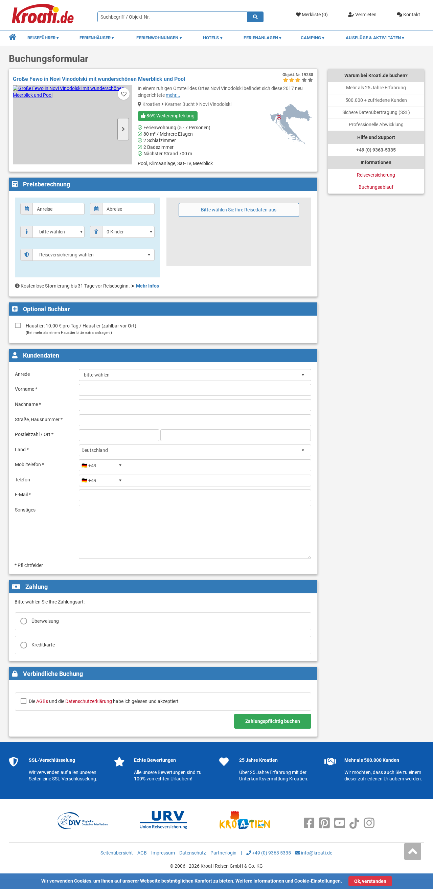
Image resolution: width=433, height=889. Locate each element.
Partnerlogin (223, 853)
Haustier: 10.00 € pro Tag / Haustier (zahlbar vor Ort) (81, 329)
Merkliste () (314, 14)
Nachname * (28, 404)
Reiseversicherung (376, 175)
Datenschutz (192, 853)
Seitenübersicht (116, 853)
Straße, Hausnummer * (39, 419)
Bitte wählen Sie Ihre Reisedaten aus (238, 209)
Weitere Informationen (259, 881)
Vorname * (26, 389)
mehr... (173, 95)
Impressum (163, 853)
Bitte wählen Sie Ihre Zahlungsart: (50, 602)
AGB (142, 853)
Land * (22, 449)
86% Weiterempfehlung (170, 115)
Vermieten (365, 14)
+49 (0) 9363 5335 (271, 853)
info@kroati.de (316, 853)
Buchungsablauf (376, 187)
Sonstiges (25, 509)
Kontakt (411, 14)
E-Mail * (23, 494)
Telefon (22, 479)
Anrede (22, 374)
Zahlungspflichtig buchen (272, 721)
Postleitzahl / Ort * (34, 434)
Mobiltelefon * (29, 464)
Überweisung (45, 621)
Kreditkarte (43, 644)
